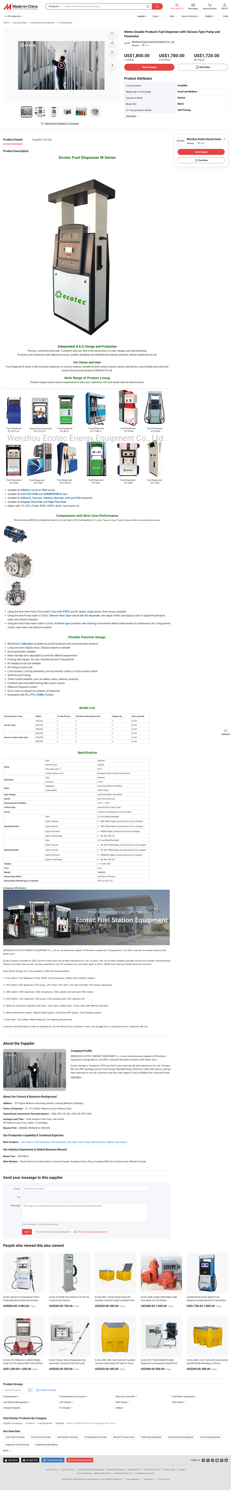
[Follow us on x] (208, 1460)
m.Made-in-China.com (123, 1473)
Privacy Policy (164, 1479)
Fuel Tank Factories (15, 1437)
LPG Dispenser (58, 1142)
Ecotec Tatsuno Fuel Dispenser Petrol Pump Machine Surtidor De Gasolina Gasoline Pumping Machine (21, 1300)
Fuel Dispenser (65, 22)
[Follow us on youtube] (217, 1460)
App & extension (189, 16)
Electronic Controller (125, 1396)
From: (17, 1188)
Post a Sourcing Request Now (90, 1231)
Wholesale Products (115, 1469)
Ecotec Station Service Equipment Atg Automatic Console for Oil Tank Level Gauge (67, 1363)
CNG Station (122, 1402)
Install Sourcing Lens (81, 1460)
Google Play (30, 1460)
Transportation (19, 22)
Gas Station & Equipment (42, 22)
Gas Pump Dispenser (210, 1437)
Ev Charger (64, 1407)
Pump (87, 1142)
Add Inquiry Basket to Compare (62, 123)
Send (27, 1231)
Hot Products (51, 1469)
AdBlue (119, 1407)
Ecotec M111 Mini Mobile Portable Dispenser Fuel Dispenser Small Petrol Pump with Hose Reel (159, 1363)
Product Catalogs (47, 1389)
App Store (11, 1460)
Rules (225, 16)
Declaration (148, 1479)
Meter (94, 1142)
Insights (181, 1469)
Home (6, 22)
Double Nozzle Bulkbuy (47, 1444)
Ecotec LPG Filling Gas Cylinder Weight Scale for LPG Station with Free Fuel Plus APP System (23, 1363)
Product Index (169, 1469)
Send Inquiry (149, 67)
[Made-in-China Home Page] (20, 6)
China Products (67, 1469)
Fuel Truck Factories (41, 1437)
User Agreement (132, 1479)
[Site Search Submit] (157, 6)
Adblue (109, 1142)
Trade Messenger (53, 1460)
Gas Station (27, 1142)
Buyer (156, 16)
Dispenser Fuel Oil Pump (17, 1444)
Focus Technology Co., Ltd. (93, 1479)
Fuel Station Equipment (183, 1396)
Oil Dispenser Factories (96, 1437)
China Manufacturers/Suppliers (90, 1469)
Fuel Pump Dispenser (151, 1437)
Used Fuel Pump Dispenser (181, 1437)
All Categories (14, 16)
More (6, 1450)
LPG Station (65, 1402)
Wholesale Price (134, 1469)
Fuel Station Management (15, 1402)
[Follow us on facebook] (203, 1460)
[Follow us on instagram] (212, 1460)
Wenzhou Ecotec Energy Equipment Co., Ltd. (153, 41)
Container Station (11, 1407)
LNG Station (178, 1402)
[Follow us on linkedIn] (226, 1460)
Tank (80, 1142)
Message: (15, 1205)
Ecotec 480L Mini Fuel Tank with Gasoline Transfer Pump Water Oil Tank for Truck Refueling (115, 1363)
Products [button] (54, 6)
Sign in (224, 8)
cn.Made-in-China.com (145, 1473)
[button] (147, 6)
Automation (121, 1142)
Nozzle (101, 1142)
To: (19, 1197)
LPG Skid (72, 1142)
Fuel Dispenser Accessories (72, 1396)
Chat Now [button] (204, 67)
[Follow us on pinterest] (221, 1460)
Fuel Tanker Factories (67, 1437)
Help (172, 16)
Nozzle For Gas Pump (123, 1437)
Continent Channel (152, 1469)
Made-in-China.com (102, 1473)
